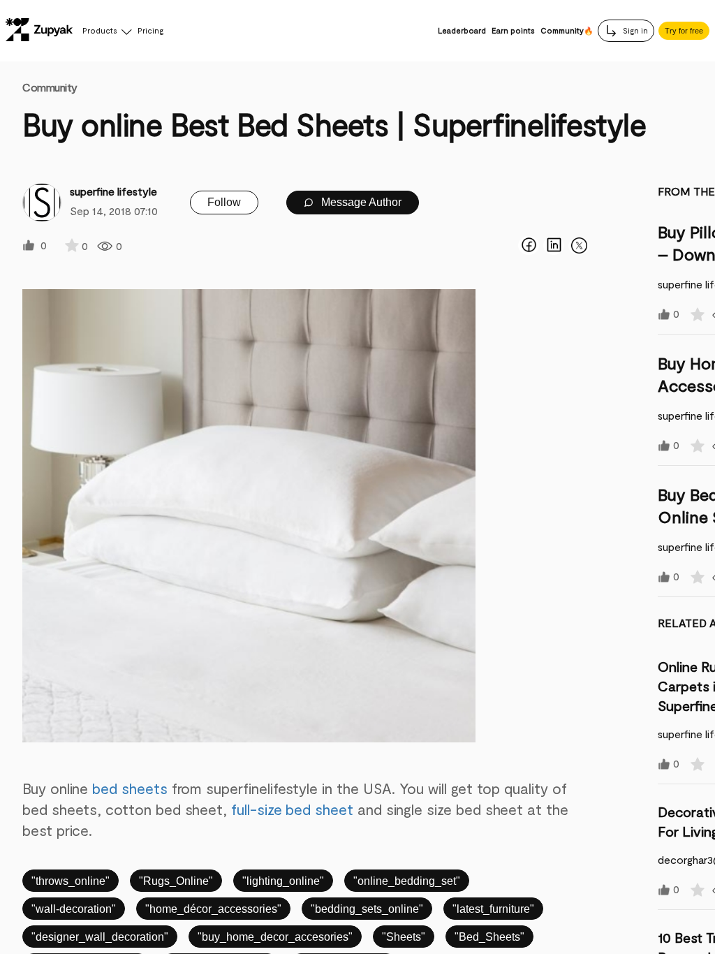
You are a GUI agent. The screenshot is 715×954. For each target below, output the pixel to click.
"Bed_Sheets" (489, 937)
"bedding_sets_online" (367, 909)
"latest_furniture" (493, 909)
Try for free (684, 31)
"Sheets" (403, 937)
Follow (224, 202)
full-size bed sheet (292, 809)
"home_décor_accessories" (213, 909)
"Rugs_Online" (176, 881)
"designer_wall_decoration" (99, 937)
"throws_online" (70, 881)
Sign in (634, 30)
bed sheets (129, 788)
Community (50, 87)
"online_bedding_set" (406, 881)
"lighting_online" (283, 881)
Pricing (150, 30)
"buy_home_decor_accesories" (275, 937)
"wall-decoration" (73, 909)
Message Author (359, 202)
